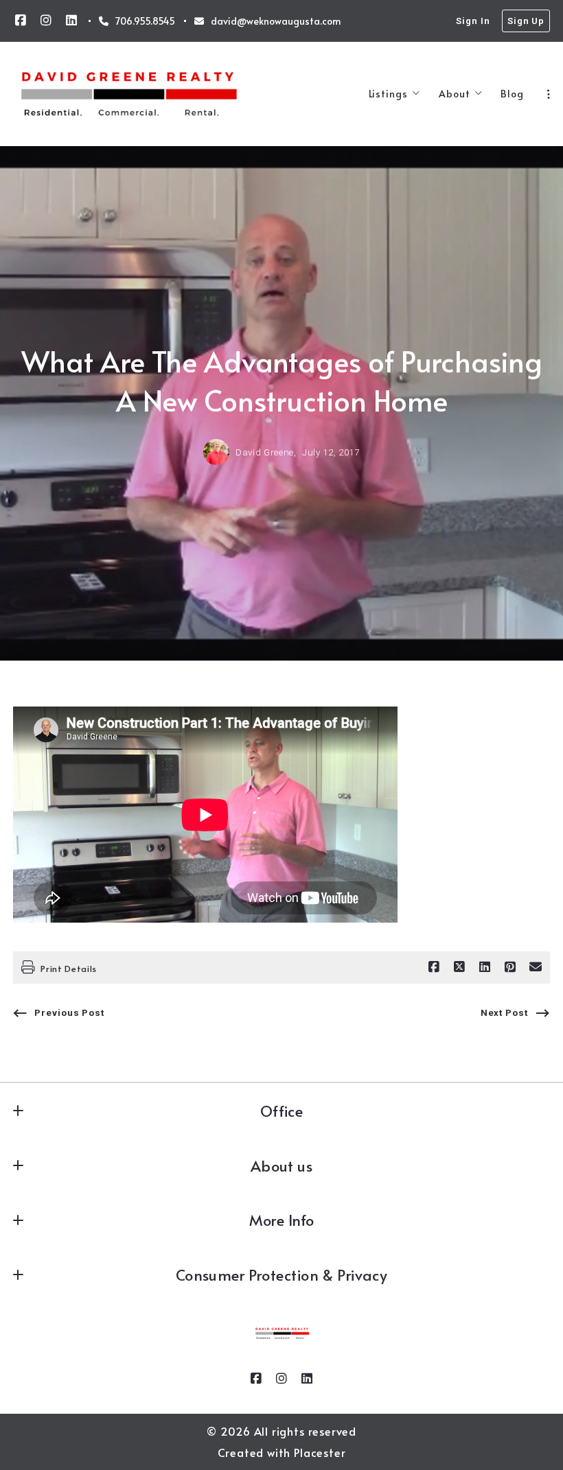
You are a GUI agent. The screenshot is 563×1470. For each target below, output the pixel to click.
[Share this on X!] (459, 967)
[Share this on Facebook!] (434, 967)
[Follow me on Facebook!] (20, 20)
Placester (319, 1452)
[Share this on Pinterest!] (510, 967)
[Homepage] (128, 93)
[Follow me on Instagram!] (46, 20)
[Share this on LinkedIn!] (485, 967)
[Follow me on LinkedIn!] (71, 20)
